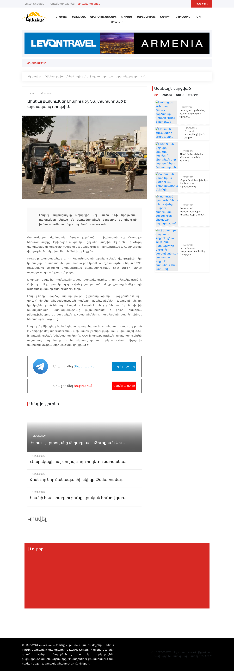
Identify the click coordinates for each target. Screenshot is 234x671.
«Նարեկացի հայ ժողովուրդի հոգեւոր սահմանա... (78, 461)
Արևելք (61, 17)
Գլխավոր (34, 76)
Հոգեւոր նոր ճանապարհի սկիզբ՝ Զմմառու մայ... (77, 479)
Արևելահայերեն (89, 3)
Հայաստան (79, 17)
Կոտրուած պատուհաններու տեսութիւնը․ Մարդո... (193, 211)
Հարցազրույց (146, 17)
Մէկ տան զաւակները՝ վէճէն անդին (194, 134)
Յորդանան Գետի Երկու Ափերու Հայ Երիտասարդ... (194, 183)
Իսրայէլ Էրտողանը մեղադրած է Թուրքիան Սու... (78, 443)
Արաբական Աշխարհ (103, 17)
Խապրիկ (165, 17)
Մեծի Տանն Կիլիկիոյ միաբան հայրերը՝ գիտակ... (192, 157)
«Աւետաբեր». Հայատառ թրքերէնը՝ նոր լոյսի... (193, 251)
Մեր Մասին (183, 17)
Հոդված (126, 17)
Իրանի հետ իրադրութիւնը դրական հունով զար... (78, 498)
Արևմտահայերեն (62, 3)
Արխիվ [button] (116, 22)
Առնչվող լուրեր (44, 404)
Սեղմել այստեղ (124, 366)
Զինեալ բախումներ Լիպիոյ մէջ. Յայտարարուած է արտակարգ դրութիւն (95, 76)
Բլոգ (198, 17)
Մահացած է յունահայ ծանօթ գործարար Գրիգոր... (192, 113)
